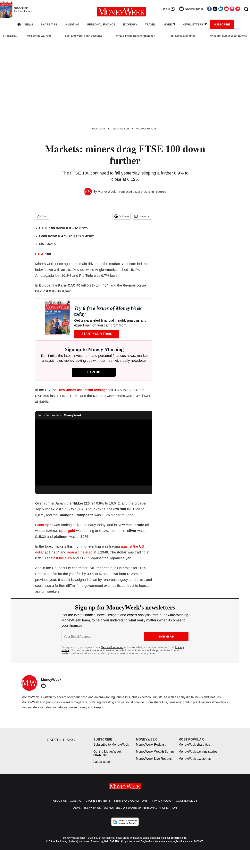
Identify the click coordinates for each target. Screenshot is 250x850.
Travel (150, 24)
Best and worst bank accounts (83, 35)
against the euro (79, 552)
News (29, 24)
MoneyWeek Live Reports (154, 758)
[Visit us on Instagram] (232, 8)
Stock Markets (120, 129)
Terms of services (112, 647)
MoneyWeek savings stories (198, 751)
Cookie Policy (186, 800)
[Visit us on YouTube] (226, 8)
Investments (99, 129)
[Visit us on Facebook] (209, 8)
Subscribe (222, 24)
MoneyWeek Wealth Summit (155, 751)
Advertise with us (87, 807)
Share (45, 216)
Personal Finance (101, 24)
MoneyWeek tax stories (195, 758)
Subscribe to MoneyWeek (111, 744)
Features (160, 192)
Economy (130, 24)
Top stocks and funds (182, 35)
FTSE (39, 254)
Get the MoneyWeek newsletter (107, 753)
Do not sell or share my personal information (140, 807)
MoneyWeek (107, 191)
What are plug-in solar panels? (228, 35)
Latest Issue (101, 761)
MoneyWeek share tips (194, 744)
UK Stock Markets (146, 129)
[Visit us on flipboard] (237, 8)
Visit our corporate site (173, 837)
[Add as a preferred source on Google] (125, 821)
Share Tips (49, 24)
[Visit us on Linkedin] (220, 8)
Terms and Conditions (130, 800)
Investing (72, 24)
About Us (60, 800)
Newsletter (145, 216)
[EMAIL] (44, 685)
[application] (93, 453)
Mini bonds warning (39, 35)
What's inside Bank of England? (135, 35)
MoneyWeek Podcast (150, 744)
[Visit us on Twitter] (215, 8)
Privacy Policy (162, 800)
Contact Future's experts (90, 800)
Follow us (124, 216)
